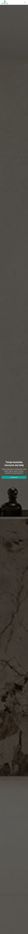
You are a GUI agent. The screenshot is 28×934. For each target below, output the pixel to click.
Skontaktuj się (14, 477)
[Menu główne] (25, 2)
